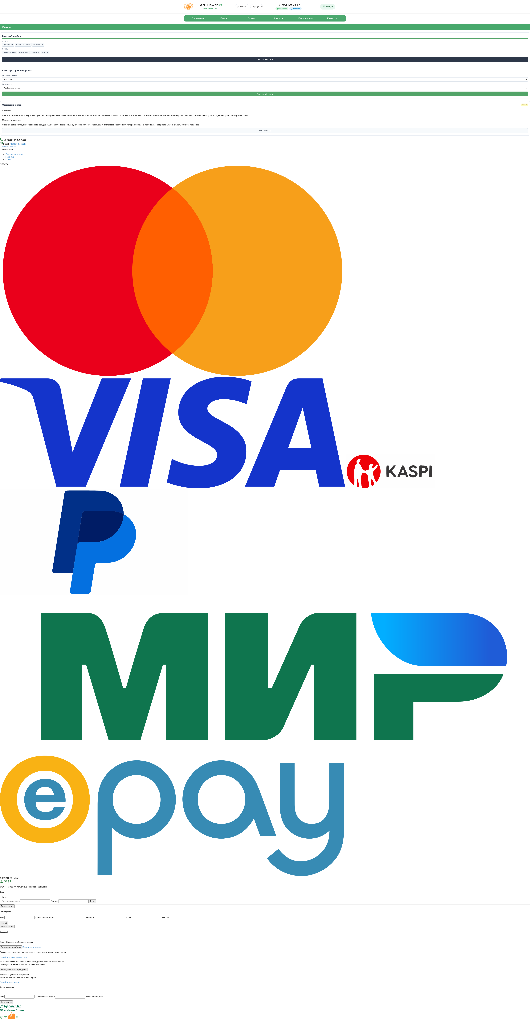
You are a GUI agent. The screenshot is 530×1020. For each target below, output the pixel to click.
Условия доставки (14, 154)
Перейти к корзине (31, 947)
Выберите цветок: (9, 76)
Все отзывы (264, 131)
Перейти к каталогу (9, 982)
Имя (2, 917)
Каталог (224, 18)
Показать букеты (265, 59)
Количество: (7, 84)
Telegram (296, 9)
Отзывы (251, 18)
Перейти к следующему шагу (14, 957)
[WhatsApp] (9, 882)
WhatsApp (283, 9)
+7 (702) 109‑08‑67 (14, 140)
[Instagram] (2, 882)
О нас (8, 159)
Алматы (243, 7)
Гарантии (10, 157)
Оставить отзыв (8, 146)
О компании (198, 18)
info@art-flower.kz (18, 144)
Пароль (55, 901)
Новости (278, 18)
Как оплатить (305, 18)
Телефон (90, 917)
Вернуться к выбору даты (13, 969)
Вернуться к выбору (11, 947)
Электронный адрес (45, 917)
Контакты (332, 18)
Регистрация (7, 906)
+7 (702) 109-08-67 (288, 4)
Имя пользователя (11, 901)
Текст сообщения (94, 996)
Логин (128, 917)
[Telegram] (6, 882)
